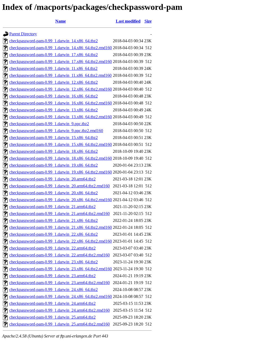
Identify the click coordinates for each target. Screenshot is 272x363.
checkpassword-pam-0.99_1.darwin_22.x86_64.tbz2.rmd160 (60, 241)
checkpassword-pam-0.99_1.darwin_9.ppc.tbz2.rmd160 (56, 130)
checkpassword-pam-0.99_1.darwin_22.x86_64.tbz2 (53, 234)
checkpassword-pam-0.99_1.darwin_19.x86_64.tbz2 (53, 165)
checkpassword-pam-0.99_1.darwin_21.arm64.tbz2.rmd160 (59, 213)
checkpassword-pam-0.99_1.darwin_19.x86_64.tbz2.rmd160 (60, 172)
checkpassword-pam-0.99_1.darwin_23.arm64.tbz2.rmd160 (59, 282)
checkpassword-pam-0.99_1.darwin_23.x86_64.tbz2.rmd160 (60, 269)
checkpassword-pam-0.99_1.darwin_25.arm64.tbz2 (52, 317)
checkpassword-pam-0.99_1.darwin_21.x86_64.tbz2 (53, 220)
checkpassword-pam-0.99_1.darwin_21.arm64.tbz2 (52, 206)
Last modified (128, 21)
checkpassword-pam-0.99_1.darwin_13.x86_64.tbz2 (53, 110)
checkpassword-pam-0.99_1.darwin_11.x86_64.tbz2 (53, 68)
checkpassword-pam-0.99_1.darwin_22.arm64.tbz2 (52, 248)
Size (148, 21)
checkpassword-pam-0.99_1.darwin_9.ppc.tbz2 (49, 123)
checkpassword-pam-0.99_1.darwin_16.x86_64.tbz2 (53, 96)
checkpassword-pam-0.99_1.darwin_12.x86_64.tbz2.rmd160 (60, 89)
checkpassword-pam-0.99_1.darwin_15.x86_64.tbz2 (53, 137)
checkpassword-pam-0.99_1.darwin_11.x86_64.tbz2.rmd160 (60, 75)
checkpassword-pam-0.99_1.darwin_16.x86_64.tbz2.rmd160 (60, 103)
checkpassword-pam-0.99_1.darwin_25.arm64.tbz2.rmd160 (59, 324)
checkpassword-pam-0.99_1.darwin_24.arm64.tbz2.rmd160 (59, 310)
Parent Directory (23, 34)
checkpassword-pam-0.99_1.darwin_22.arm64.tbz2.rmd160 (59, 255)
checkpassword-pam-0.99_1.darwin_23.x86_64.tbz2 (53, 262)
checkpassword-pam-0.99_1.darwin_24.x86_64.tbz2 (53, 289)
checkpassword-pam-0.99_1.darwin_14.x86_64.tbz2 (53, 41)
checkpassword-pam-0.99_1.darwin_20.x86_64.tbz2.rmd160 (60, 199)
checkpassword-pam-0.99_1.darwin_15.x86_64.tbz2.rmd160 (60, 144)
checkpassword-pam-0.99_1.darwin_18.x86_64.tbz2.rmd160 (60, 158)
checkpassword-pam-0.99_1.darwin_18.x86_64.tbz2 (53, 151)
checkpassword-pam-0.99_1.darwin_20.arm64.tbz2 (52, 179)
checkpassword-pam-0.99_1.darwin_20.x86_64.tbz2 (53, 193)
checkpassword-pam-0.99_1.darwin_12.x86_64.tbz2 (53, 82)
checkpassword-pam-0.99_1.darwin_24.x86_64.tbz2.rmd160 (60, 296)
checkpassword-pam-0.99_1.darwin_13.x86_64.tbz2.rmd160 (60, 117)
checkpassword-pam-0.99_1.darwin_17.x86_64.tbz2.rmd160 (60, 61)
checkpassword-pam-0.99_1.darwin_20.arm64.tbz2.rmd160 (59, 186)
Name (60, 21)
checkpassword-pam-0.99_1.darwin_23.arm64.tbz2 (52, 275)
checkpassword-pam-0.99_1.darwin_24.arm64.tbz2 (52, 303)
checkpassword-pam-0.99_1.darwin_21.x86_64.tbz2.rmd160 (60, 227)
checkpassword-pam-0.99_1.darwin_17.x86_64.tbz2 (53, 54)
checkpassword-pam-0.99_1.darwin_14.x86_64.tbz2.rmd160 (60, 47)
